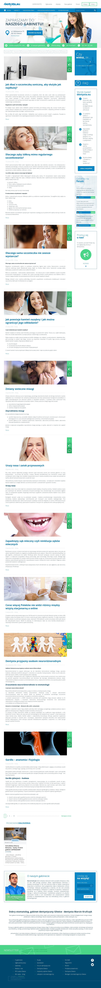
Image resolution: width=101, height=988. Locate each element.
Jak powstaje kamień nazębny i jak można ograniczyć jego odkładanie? (30, 321)
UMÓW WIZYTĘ (37, 4)
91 (14, 816)
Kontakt (67, 960)
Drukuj (17, 91)
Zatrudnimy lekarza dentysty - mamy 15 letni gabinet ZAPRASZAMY (14, 848)
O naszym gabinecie (38, 45)
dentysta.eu (21, 976)
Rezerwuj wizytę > (15, 35)
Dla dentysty (34, 51)
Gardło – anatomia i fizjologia (23, 759)
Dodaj (9, 10)
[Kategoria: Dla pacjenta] (69, 227)
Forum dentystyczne (43, 966)
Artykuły (58, 4)
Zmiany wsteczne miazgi (20, 388)
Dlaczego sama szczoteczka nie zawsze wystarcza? (28, 254)
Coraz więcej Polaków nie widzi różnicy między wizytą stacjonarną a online (33, 606)
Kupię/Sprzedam (63, 10)
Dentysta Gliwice (42, 968)
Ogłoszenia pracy (28, 10)
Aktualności (43, 51)
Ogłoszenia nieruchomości (46, 10)
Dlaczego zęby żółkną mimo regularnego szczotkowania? (29, 156)
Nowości (57, 51)
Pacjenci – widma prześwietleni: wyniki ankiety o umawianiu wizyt (88, 149)
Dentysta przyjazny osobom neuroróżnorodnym (33, 661)
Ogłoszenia (48, 4)
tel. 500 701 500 (87, 45)
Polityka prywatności (71, 968)
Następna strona (66, 816)
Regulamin (68, 963)
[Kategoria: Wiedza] (69, 734)
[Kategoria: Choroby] (69, 363)
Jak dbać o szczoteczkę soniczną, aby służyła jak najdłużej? (33, 86)
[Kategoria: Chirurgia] (69, 440)
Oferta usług (55, 45)
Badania (64, 51)
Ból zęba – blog (20, 974)
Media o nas (19, 968)
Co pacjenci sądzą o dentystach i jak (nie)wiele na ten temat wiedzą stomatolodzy (88, 119)
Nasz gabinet (68, 4)
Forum (78, 4)
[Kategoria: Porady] (69, 635)
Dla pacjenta (25, 51)
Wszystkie (7, 51)
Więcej (7, 119)
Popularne (16, 51)
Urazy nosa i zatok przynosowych (25, 465)
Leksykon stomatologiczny (45, 974)
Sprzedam (40, 963)
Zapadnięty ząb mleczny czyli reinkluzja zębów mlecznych (33, 542)
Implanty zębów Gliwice (44, 971)
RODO (67, 966)
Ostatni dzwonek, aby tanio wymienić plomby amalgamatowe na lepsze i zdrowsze (87, 104)
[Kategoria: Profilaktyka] (69, 59)
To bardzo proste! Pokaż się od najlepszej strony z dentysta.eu (86, 245)
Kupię (39, 960)
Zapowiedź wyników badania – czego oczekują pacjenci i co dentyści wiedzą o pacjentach (88, 134)
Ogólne (51, 51)
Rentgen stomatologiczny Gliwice (75, 974)
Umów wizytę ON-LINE (17, 45)
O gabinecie (18, 960)
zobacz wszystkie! (86, 168)
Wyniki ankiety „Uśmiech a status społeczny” (87, 160)
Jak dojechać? (70, 45)
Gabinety (17, 10)
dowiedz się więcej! (34, 33)
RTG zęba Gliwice (20, 971)
